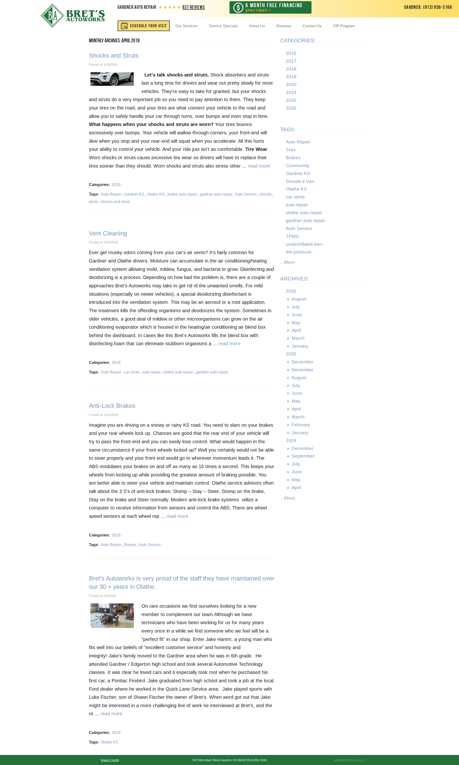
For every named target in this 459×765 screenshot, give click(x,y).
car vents (131, 372)
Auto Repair (111, 194)
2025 (291, 100)
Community (297, 165)
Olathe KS (155, 194)
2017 (291, 61)
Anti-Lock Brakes (112, 405)
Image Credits (110, 760)
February (301, 424)
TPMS (292, 236)
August (299, 298)
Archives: (294, 279)
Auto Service (246, 194)
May (296, 322)
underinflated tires (304, 244)
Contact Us (312, 26)
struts (93, 202)
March (298, 338)
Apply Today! (274, 7)
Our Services (186, 26)
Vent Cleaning (108, 233)
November (302, 369)
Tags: (287, 129)
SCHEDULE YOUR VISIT (148, 26)
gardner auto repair (216, 194)
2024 (291, 92)
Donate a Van (300, 181)
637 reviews (193, 7)
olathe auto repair (182, 194)
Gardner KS (134, 194)
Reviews (283, 26)
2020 (291, 84)
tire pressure (298, 251)
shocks (266, 194)
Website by (349, 760)
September (303, 456)
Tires (291, 149)
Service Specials (223, 26)
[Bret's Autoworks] (72, 16)
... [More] (287, 262)
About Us (257, 26)
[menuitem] (144, 26)
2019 (291, 76)
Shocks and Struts (113, 55)
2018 (116, 185)
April (296, 330)
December (302, 361)
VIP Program (344, 26)
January (300, 346)
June (297, 314)
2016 (291, 53)
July (296, 306)
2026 (291, 108)
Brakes (130, 545)
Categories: (298, 41)
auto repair (151, 372)
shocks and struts (115, 202)
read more (259, 166)
